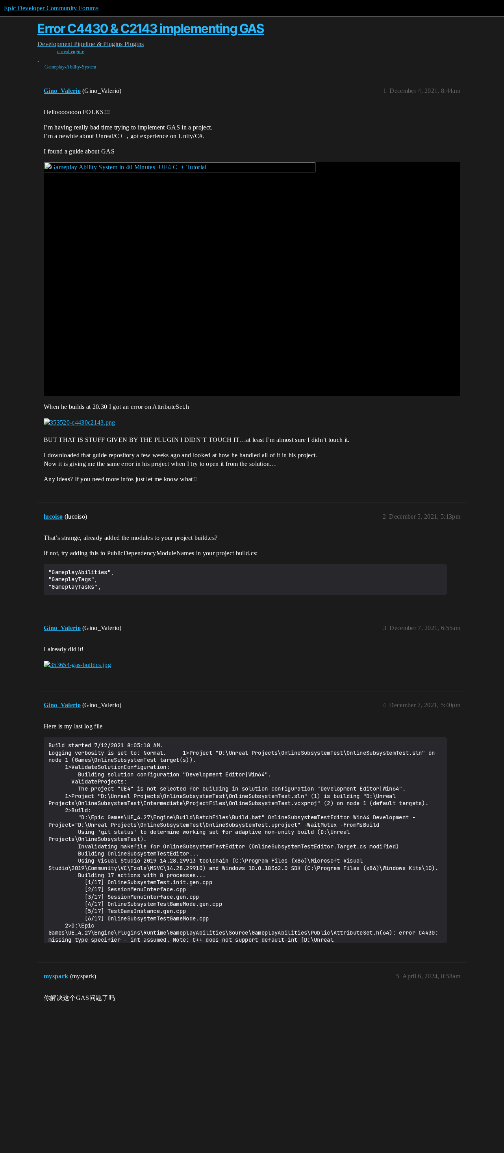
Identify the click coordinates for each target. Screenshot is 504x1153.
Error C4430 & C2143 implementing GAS (150, 28)
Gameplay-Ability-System (70, 67)
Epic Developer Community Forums (51, 8)
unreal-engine (70, 51)
